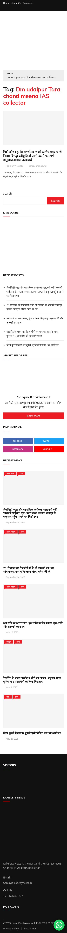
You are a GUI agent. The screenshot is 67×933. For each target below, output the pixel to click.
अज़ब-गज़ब (10, 473)
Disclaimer (30, 928)
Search (7, 193)
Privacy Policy (11, 928)
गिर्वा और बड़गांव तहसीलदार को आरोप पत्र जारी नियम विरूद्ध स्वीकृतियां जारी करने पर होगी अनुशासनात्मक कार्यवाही (32, 156)
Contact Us (28, 3)
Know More (33, 415)
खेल (8, 697)
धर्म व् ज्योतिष (11, 532)
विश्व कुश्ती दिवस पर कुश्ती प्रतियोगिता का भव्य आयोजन (33, 345)
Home (6, 3)
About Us (16, 3)
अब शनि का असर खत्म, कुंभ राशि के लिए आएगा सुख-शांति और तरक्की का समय (35, 320)
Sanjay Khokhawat (38, 165)
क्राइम (9, 642)
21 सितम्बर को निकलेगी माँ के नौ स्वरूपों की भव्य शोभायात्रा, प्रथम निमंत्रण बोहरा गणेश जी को (35, 307)
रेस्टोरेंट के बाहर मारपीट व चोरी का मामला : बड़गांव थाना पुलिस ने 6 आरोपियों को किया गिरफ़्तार (32, 334)
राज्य (21, 473)
